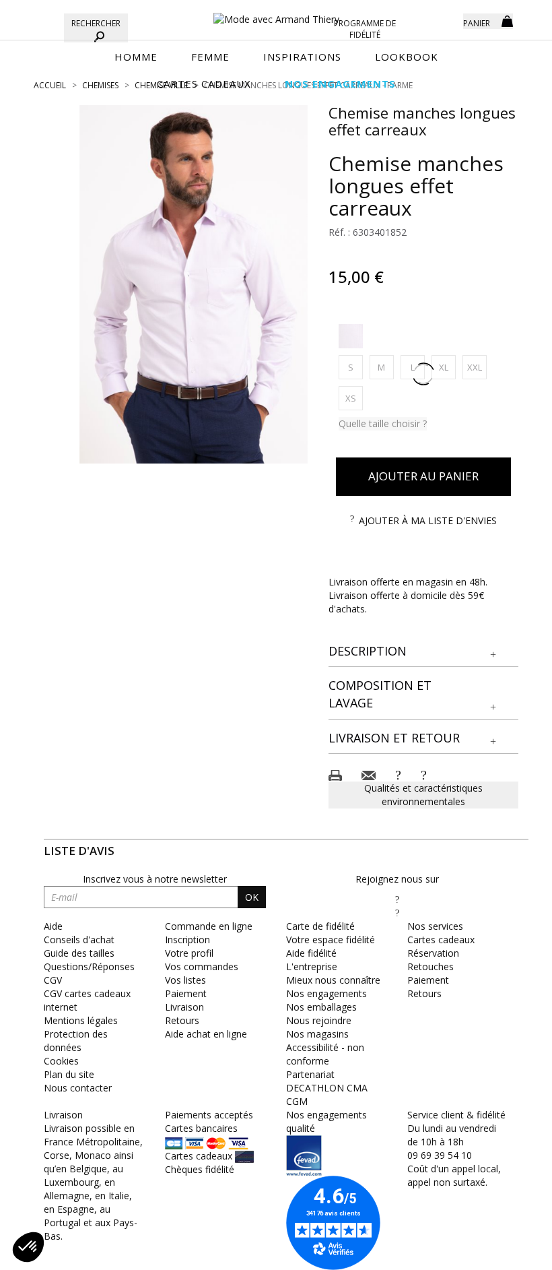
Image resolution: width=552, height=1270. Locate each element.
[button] (424, 651)
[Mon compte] (443, 20)
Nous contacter (78, 1087)
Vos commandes (201, 966)
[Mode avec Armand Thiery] (276, 13)
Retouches (430, 966)
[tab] (424, 652)
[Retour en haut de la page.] (504, 1253)
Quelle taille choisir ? (383, 423)
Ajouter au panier (423, 476)
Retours (182, 1020)
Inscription (187, 939)
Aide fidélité (311, 953)
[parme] (351, 336)
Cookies (61, 1060)
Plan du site (69, 1074)
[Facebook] (397, 899)
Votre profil (189, 953)
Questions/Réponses (89, 966)
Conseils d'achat (79, 939)
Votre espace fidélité (330, 939)
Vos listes (185, 980)
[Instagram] (397, 912)
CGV (53, 980)
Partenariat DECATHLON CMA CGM (327, 1088)
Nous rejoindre (318, 1020)
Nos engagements (326, 993)
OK (251, 897)
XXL (477, 366)
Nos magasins (317, 1033)
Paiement (186, 993)
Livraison (184, 1007)
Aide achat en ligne (206, 1033)
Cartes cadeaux (441, 939)
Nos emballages (321, 1007)
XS (354, 397)
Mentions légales (81, 1020)
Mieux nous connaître (333, 980)
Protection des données (76, 1040)
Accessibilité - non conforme (325, 1054)
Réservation (433, 953)
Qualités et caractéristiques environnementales (423, 795)
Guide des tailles (79, 953)
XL (447, 366)
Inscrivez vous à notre (155, 878)
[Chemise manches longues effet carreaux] (193, 284)
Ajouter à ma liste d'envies (428, 520)
